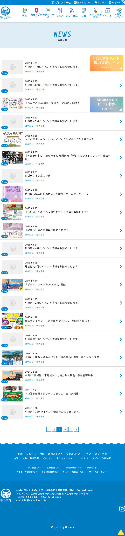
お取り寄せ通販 (30, 458)
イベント (47, 458)
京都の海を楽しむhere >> (107, 104)
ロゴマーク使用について (27, 472)
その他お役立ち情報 (50, 472)
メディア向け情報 (101, 458)
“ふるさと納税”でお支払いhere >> (106, 63)
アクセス (102, 2)
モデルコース (73, 454)
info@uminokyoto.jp (34, 500)
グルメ (87, 454)
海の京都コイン (85, 2)
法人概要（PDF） (36, 467)
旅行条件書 (92, 467)
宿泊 (16, 458)
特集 (42, 454)
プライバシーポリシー (98, 472)
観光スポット (55, 454)
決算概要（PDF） (54, 467)
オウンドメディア (65, 458)
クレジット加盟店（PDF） (73, 472)
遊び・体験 (101, 454)
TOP (20, 454)
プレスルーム (63, 2)
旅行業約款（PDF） (74, 467)
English (116, 2)
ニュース (31, 454)
